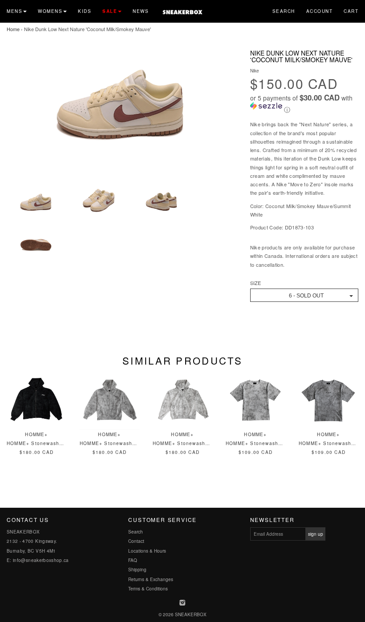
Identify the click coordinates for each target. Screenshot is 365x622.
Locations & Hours (147, 551)
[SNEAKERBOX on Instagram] (183, 603)
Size (255, 283)
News (141, 11)
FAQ (132, 560)
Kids (84, 11)
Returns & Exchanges (150, 579)
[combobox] (304, 295)
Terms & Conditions (148, 589)
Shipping (137, 569)
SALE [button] (109, 11)
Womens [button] (50, 11)
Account (319, 11)
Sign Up (315, 534)
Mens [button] (14, 11)
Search (283, 11)
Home (13, 28)
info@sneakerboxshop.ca (41, 560)
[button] (304, 103)
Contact (136, 541)
